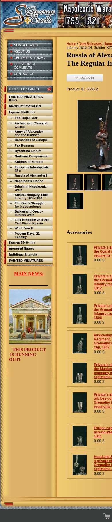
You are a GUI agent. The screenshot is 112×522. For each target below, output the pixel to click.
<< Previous (84, 77)
